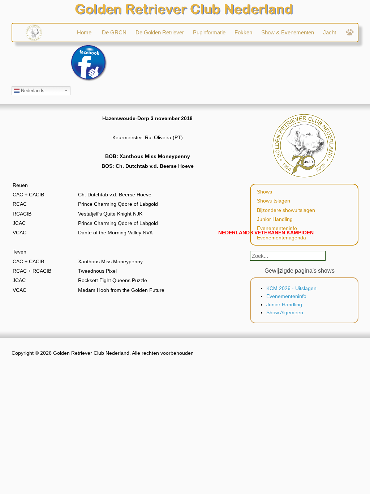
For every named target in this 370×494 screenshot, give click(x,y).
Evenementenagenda (281, 237)
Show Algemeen (284, 312)
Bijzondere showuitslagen (286, 210)
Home (85, 32)
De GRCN (114, 32)
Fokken (243, 32)
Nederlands (32, 90)
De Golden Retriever (159, 32)
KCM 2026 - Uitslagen (291, 288)
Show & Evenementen (287, 32)
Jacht (329, 32)
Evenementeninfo (277, 228)
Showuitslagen (273, 201)
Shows (264, 192)
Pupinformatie (209, 32)
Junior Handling (275, 219)
